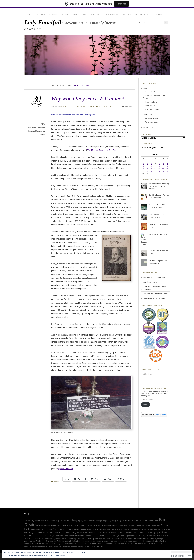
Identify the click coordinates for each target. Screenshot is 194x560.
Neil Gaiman (137, 536)
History (92, 532)
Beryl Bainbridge (96, 521)
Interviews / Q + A (143, 14)
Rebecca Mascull (64, 541)
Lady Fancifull (42, 22)
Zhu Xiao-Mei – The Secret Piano (155, 294)
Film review (97, 529)
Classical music (93, 525)
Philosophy (91, 538)
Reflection (76, 541)
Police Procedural (103, 539)
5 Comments (127, 107)
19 (151, 169)
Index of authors (151, 102)
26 (151, 171)
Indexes (158, 14)
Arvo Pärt (63, 521)
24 (143, 171)
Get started (121, 4)
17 (143, 169)
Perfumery (72, 539)
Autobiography (75, 520)
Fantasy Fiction (76, 529)
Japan (158, 533)
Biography (107, 521)
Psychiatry (129, 539)
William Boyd (57, 547)
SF (52, 544)
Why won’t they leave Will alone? (87, 98)
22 (163, 169)
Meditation (76, 536)
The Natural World (144, 543)
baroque (87, 521)
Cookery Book (154, 526)
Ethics (67, 529)
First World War (109, 529)
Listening (40, 14)
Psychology (158, 539)
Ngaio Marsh (148, 536)
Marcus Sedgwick (64, 536)
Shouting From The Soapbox (117, 14)
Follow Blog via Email (154, 388)
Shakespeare (40, 131)
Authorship (32, 128)
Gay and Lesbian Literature (150, 529)
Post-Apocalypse (118, 539)
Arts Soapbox (80, 107)
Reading (53, 14)
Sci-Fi (140, 541)
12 (151, 166)
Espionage (58, 529)
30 (167, 171)
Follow (145, 404)
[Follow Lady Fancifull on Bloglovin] (154, 416)
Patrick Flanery (49, 539)
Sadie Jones (132, 541)
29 (163, 171)
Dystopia (48, 529)
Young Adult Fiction (93, 546)
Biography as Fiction (121, 520)
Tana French (119, 544)
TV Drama (157, 544)
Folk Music (119, 529)
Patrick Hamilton (61, 539)
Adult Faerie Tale (41, 521)
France (137, 529)
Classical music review (113, 526)
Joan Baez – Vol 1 (150, 282)
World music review (70, 547)
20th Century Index (152, 109)
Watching (94, 14)
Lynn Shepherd (51, 536)
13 (155, 166)
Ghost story (165, 529)
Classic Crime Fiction (132, 526)
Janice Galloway (149, 533)
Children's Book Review (72, 525)
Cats (58, 526)
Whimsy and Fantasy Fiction (42, 547)
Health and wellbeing (67, 533)
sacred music (122, 541)
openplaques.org (65, 468)
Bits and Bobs (138, 520)
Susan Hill (109, 544)
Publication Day (42, 541)
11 (147, 166)
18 (147, 169)
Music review (107, 535)
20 (155, 169)
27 (155, 171)
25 (147, 171)
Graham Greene (52, 533)
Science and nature (151, 541)
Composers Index (151, 118)
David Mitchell (38, 529)
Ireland (119, 533)
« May (143, 174)
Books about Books (47, 526)
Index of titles (150, 105)
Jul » (149, 174)
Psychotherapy (29, 541)
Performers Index (151, 122)
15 (163, 166)
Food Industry (129, 529)
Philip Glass (81, 539)
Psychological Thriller (143, 538)
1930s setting (29, 521)
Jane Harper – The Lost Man (154, 298)
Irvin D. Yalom (137, 533)
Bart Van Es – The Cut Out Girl (154, 277)
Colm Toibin (144, 526)
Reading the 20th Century (74, 14)
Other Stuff (38, 538)
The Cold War (129, 544)
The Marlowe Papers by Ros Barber (102, 150)
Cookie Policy (59, 555)
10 (143, 166)
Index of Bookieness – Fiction (156, 92)
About (29, 14)
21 (159, 169)
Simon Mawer (80, 544)
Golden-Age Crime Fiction (35, 533)
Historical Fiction (83, 533)
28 (159, 171)
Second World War (39, 543)
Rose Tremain (96, 541)
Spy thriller (99, 544)
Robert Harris (86, 541)
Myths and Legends (124, 536)
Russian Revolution (109, 541)
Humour (100, 532)
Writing (80, 547)
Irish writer (127, 532)
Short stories (69, 544)
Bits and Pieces (151, 520)
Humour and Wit (110, 533)
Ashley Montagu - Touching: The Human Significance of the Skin (159, 186)
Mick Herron (86, 536)
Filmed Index (148, 127)
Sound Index (148, 114)
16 (167, 166)
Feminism (87, 529)
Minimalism (96, 536)
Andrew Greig (54, 521)
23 (167, 169)
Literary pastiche (39, 536)
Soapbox (42, 134)
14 (159, 166)
